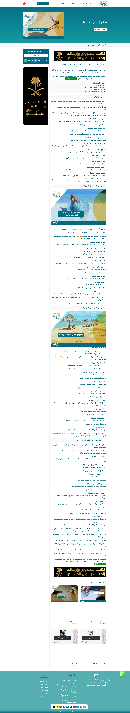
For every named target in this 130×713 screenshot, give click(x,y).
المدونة (69, 3)
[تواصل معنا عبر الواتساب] (122, 676)
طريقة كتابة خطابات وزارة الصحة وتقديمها (67, 691)
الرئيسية (88, 3)
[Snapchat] (57, 707)
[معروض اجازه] (80, 60)
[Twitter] (77, 707)
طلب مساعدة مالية (72, 621)
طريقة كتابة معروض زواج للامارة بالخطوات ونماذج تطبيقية (67, 696)
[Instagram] (71, 707)
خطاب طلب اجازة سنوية (99, 663)
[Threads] (54, 707)
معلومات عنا (81, 3)
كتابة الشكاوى (44, 687)
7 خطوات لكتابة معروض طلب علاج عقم (65, 683)
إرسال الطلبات (44, 696)
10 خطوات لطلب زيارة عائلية (68, 680)
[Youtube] (74, 707)
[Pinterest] (64, 707)
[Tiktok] (60, 707)
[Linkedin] (67, 707)
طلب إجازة (58, 357)
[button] (24, 3)
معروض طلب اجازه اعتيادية (96, 89)
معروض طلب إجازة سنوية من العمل (94, 91)
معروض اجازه (100, 85)
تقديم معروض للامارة (71, 663)
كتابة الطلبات (44, 693)
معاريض (99, 45)
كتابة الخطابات (44, 684)
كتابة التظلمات (44, 690)
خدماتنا (74, 3)
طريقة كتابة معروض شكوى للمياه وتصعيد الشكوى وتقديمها (64, 701)
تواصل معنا (62, 3)
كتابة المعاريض (43, 681)
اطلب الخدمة (72, 78)
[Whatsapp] (84, 707)
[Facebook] (81, 707)
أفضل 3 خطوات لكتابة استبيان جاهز (66, 686)
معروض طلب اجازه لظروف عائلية (94, 87)
